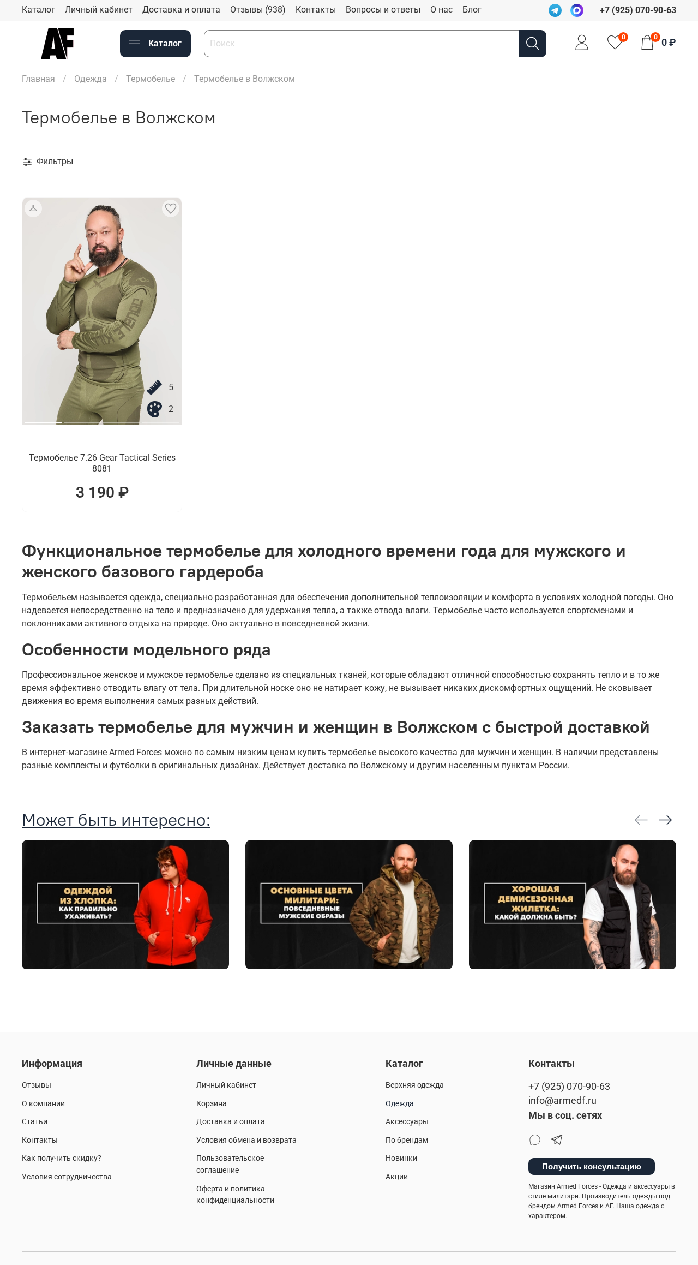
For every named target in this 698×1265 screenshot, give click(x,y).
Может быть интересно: (116, 819)
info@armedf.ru (562, 1100)
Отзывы (36, 1085)
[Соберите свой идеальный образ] (33, 208)
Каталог (38, 9)
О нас (441, 9)
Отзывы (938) (258, 9)
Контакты (316, 9)
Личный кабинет (99, 9)
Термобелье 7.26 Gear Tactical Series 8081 (102, 463)
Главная (38, 79)
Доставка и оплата (181, 9)
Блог (472, 9)
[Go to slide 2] (82, 418)
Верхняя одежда (415, 1085)
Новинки (401, 1158)
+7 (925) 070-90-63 (569, 1086)
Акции (397, 1177)
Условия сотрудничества (67, 1177)
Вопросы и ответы (383, 9)
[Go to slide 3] (122, 418)
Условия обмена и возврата (246, 1140)
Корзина (211, 1103)
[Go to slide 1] (44, 418)
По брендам (407, 1140)
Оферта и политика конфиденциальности (235, 1195)
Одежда (90, 79)
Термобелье (150, 79)
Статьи (34, 1121)
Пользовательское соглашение (230, 1164)
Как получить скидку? (61, 1158)
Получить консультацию (591, 1166)
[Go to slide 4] (160, 418)
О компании (43, 1103)
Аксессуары (407, 1121)
